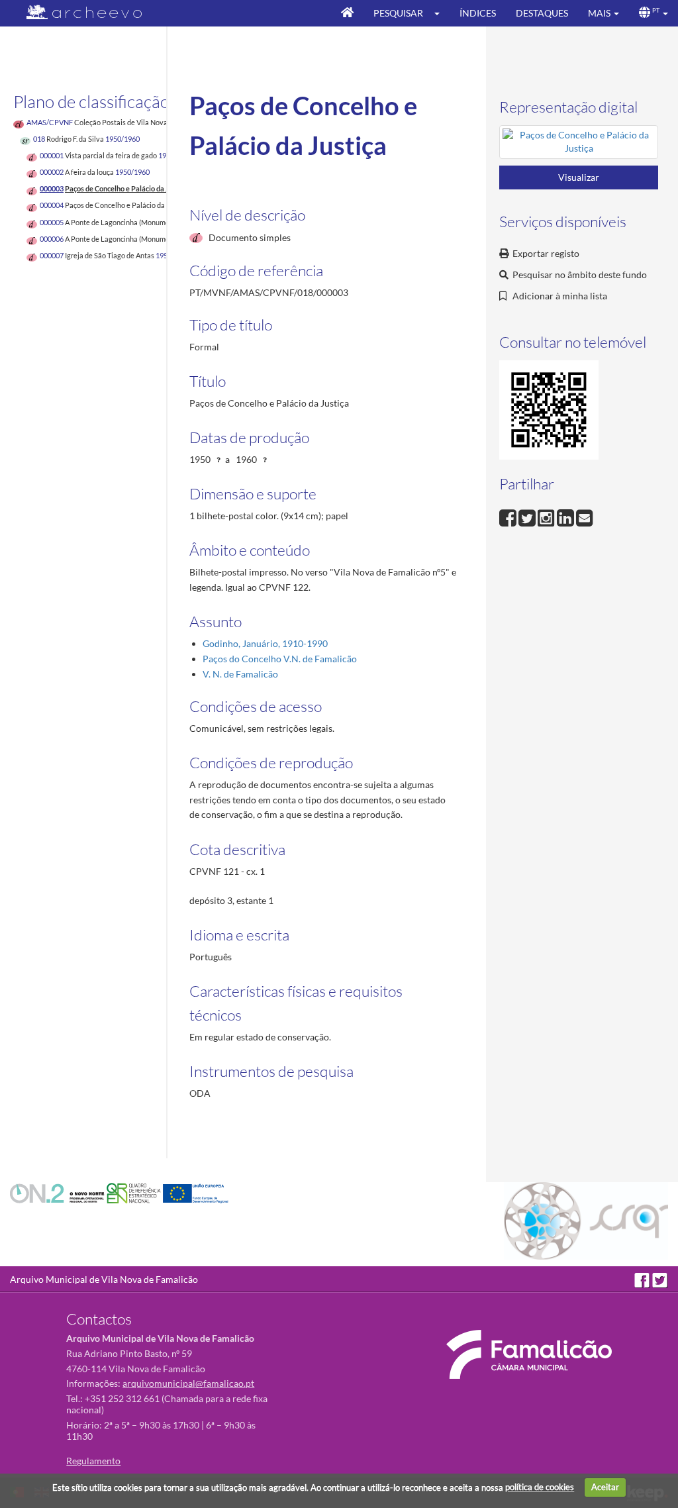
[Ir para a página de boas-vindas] (347, 13)
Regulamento (93, 1460)
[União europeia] (195, 1192)
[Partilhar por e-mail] (584, 517)
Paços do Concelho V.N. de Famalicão (280, 658)
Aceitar (605, 1487)
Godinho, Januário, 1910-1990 (265, 643)
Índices (478, 13)
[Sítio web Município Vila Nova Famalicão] (529, 1354)
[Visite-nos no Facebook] (643, 1279)
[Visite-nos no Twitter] (660, 1279)
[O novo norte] (58, 1192)
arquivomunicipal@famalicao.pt (188, 1383)
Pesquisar (398, 13)
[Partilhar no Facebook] (508, 517)
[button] (441, 13)
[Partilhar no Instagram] (547, 517)
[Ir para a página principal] (76, 12)
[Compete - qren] (135, 1192)
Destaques (542, 13)
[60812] (578, 144)
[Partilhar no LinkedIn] (566, 517)
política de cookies (539, 1487)
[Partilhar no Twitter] (528, 517)
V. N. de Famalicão (240, 673)
